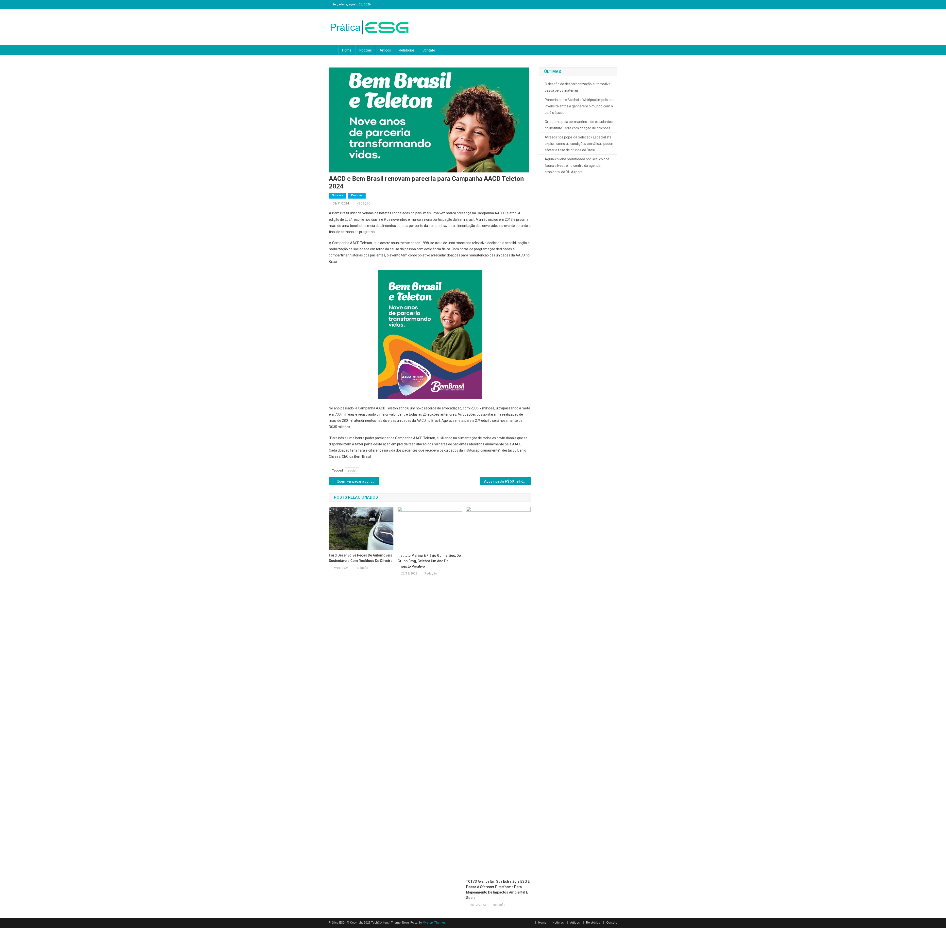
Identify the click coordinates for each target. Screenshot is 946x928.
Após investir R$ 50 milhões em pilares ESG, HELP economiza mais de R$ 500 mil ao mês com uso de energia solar (507, 481)
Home (347, 50)
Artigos (385, 50)
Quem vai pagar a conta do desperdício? (358, 481)
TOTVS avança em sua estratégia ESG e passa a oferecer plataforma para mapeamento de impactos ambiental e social (498, 889)
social (352, 470)
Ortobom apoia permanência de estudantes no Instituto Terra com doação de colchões (579, 125)
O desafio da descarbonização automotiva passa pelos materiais (577, 87)
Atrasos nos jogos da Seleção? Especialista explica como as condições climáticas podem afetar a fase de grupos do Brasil (579, 143)
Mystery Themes (434, 922)
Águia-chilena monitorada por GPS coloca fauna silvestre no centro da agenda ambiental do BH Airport (577, 165)
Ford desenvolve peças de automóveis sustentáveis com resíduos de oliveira (360, 558)
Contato (428, 50)
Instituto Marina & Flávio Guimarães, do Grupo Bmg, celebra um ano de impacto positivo (429, 561)
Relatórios (407, 50)
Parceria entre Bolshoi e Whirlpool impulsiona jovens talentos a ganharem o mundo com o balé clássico (579, 106)
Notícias (365, 50)
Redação (363, 203)
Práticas (357, 195)
